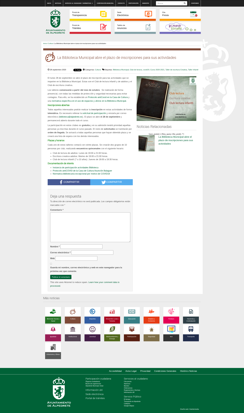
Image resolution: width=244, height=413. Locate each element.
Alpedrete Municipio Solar (94, 386)
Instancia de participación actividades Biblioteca (75, 167)
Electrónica (122, 13)
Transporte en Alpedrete (132, 401)
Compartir (71, 182)
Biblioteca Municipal (121, 70)
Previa (165, 13)
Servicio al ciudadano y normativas (78, 3)
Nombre (55, 246)
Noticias (58, 3)
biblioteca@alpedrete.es (70, 116)
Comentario (57, 210)
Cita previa (127, 381)
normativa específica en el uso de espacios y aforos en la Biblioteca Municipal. (89, 101)
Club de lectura (136, 70)
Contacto (121, 3)
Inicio (49, 3)
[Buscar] (184, 3)
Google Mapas (129, 406)
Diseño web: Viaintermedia (189, 409)
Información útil (94, 390)
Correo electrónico (60, 252)
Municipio (145, 3)
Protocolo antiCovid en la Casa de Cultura (108, 97)
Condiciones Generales (165, 371)
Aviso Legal (130, 371)
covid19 (146, 70)
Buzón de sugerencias (93, 384)
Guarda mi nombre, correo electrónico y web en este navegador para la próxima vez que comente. (86, 269)
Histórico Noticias (188, 371)
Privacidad (145, 371)
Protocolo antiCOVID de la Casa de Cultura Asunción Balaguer (82, 170)
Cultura (50, 43)
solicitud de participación (94, 113)
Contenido (195, 3)
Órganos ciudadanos (93, 381)
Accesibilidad (115, 371)
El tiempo (127, 399)
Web (52, 258)
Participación (133, 3)
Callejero (127, 403)
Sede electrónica (94, 394)
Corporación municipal (105, 3)
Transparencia (79, 13)
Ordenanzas (128, 388)
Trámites (76, 26)
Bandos (126, 386)
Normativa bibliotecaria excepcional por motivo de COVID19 (81, 173)
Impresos (127, 384)
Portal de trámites (95, 398)
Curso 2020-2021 (157, 70)
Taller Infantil (193, 70)
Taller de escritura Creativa (176, 70)
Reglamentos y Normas (132, 390)
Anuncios (122, 26)
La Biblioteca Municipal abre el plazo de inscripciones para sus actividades (175, 140)
